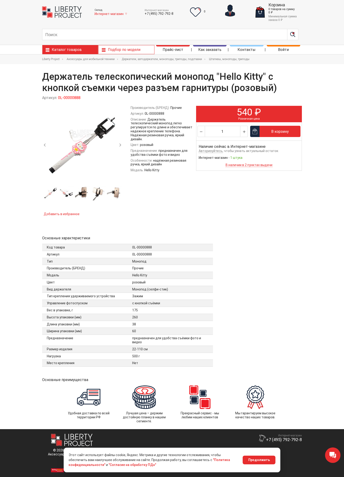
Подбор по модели (124, 49)
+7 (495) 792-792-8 (159, 13)
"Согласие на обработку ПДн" (132, 465)
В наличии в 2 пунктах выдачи (249, 165)
